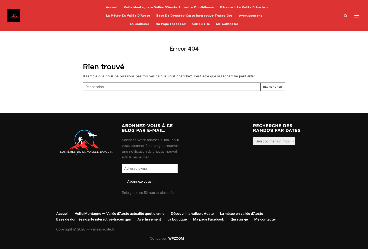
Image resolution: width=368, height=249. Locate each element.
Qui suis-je (201, 24)
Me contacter (227, 24)
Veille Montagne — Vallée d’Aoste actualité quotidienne (169, 7)
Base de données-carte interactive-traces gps (194, 15)
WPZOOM (176, 238)
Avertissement (250, 15)
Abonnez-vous (139, 181)
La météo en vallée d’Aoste (128, 15)
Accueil (111, 7)
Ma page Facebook (170, 24)
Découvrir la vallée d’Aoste (242, 7)
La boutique (139, 24)
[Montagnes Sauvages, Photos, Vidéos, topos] (84, 126)
